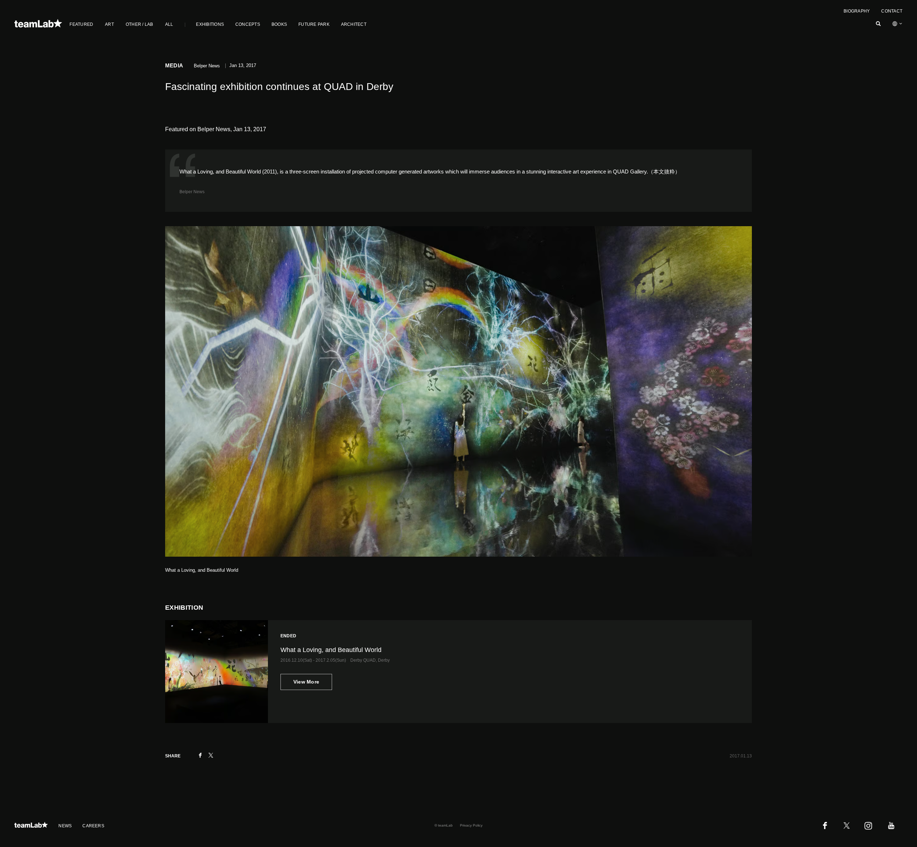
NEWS (65, 825)
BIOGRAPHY (857, 11)
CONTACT (891, 11)
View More (306, 682)
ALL (169, 24)
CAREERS (93, 825)
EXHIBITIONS (210, 24)
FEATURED (81, 24)
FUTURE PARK (314, 24)
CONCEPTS (247, 24)
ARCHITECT (353, 24)
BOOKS (279, 24)
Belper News (192, 191)
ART (109, 24)
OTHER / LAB (139, 24)
